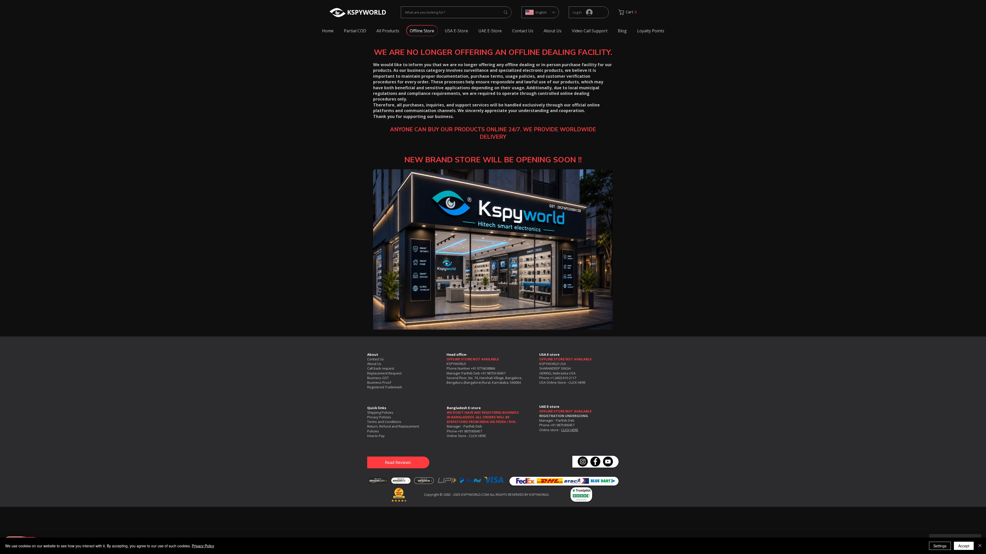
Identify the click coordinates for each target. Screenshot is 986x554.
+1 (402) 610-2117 (563, 377)
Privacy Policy (203, 545)
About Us (374, 363)
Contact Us (375, 359)
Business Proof (379, 382)
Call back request (380, 368)
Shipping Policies (380, 412)
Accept (963, 545)
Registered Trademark (384, 387)
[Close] (980, 546)
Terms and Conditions (384, 421)
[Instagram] (583, 462)
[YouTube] (608, 462)
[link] (629, 12)
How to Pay (376, 435)
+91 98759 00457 (493, 373)
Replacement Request (384, 373)
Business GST (378, 377)
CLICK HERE (577, 382)
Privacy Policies (379, 417)
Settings (939, 545)
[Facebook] (595, 462)
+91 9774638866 (483, 368)
